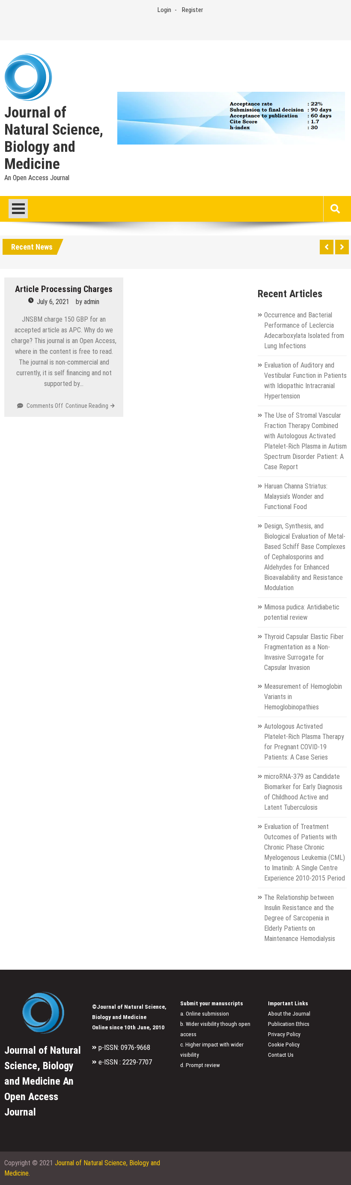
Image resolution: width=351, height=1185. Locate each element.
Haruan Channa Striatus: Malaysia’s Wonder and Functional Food (295, 496)
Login (164, 10)
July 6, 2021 (53, 302)
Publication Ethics (288, 1024)
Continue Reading (86, 405)
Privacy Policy (284, 1034)
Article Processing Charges (64, 289)
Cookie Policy (284, 1044)
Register (192, 10)
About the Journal (289, 1013)
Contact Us (281, 1055)
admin (91, 302)
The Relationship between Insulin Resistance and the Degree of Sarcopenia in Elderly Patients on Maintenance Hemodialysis (299, 918)
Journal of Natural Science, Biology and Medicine (53, 138)
